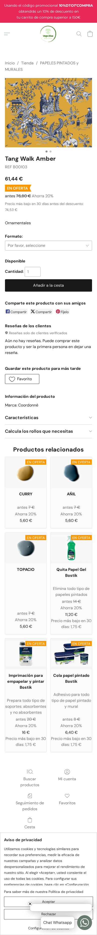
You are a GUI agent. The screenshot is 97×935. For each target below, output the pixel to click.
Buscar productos (29, 781)
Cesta (29, 827)
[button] (48, 34)
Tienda (27, 63)
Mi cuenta (67, 779)
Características (21, 418)
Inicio (10, 63)
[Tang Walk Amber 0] (48, 112)
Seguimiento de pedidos (30, 805)
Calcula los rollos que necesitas (39, 431)
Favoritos (67, 803)
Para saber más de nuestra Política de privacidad (43, 891)
